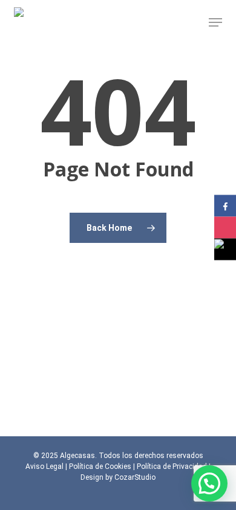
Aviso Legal (44, 466)
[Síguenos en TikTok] (225, 249)
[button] (215, 22)
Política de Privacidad (172, 466)
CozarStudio (135, 477)
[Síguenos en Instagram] (225, 228)
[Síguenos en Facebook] (225, 206)
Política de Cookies (100, 466)
